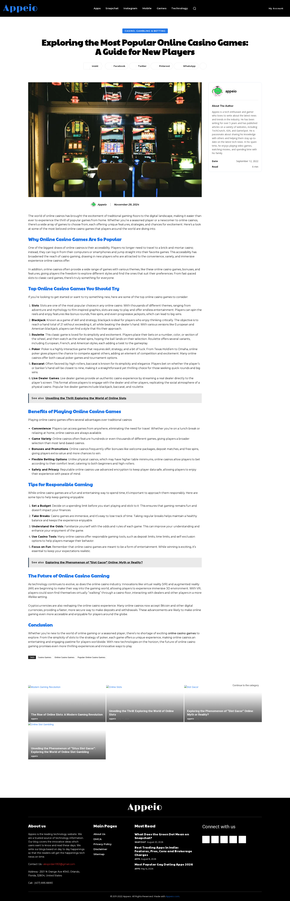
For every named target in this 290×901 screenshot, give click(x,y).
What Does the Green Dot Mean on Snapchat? (162, 836)
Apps (137, 859)
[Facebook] (206, 839)
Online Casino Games (64, 657)
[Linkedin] (224, 839)
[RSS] (233, 839)
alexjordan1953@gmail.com (59, 864)
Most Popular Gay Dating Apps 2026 (164, 864)
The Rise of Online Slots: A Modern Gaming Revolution (67, 714)
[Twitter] (242, 839)
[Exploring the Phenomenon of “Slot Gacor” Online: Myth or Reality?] (223, 709)
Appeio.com (172, 896)
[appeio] (94, 204)
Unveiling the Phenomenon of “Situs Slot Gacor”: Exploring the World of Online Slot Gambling (63, 750)
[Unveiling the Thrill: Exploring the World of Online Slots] (145, 709)
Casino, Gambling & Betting (145, 30)
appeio (102, 204)
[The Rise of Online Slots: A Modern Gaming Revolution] (67, 709)
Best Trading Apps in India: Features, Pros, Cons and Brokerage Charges (163, 851)
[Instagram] (215, 839)
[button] (194, 8)
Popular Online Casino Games (91, 657)
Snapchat (140, 842)
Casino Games (44, 657)
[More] (203, 66)
